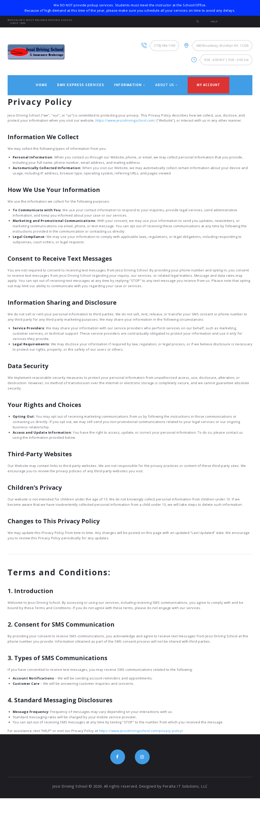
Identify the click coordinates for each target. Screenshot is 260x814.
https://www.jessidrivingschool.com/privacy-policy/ (141, 730)
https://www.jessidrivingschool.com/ (125, 120)
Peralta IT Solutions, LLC (185, 786)
